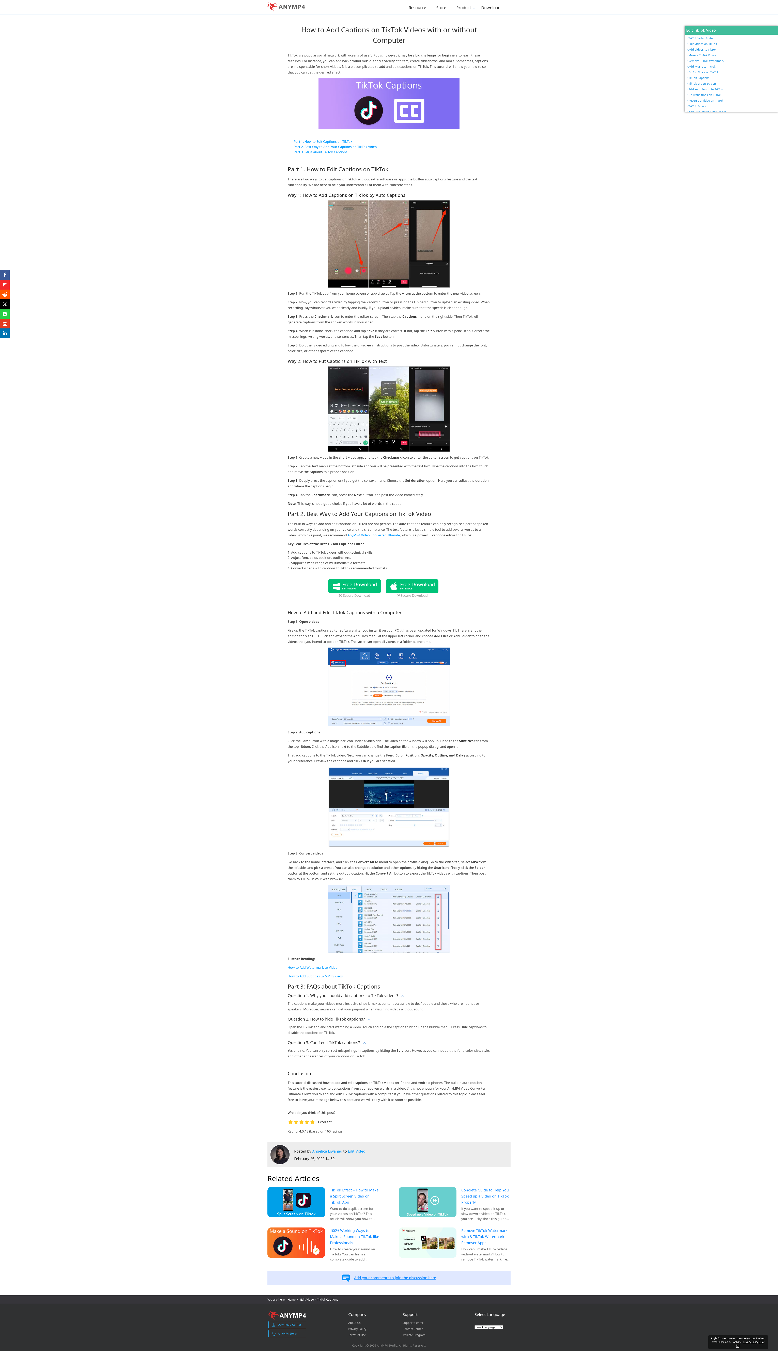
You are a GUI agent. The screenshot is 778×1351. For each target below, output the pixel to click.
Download (490, 7)
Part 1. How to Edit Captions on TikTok (323, 141)
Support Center (413, 1322)
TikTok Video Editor (701, 38)
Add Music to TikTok (701, 66)
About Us (354, 1322)
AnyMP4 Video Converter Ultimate (374, 535)
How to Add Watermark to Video (313, 967)
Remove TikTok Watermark (706, 61)
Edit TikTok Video (701, 30)
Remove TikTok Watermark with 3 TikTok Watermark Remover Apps (484, 1236)
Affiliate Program (414, 1335)
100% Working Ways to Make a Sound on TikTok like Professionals (354, 1236)
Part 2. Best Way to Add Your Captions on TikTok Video (335, 147)
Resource (417, 7)
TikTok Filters (697, 106)
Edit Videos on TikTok (702, 44)
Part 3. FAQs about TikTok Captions (320, 152)
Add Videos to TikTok (702, 49)
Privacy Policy (357, 1329)
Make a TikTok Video (702, 55)
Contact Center (413, 1329)
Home (292, 1299)
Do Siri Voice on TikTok (703, 72)
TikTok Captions (699, 78)
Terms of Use (357, 1335)
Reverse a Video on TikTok (705, 100)
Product (463, 7)
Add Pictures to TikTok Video (707, 112)
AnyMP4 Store (287, 1333)
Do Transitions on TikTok (704, 95)
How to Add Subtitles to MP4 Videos (315, 976)
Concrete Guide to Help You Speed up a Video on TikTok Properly (485, 1196)
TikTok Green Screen (702, 83)
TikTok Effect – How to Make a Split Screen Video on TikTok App (354, 1196)
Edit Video (356, 1151)
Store (441, 7)
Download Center (289, 1324)
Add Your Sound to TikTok (705, 89)
